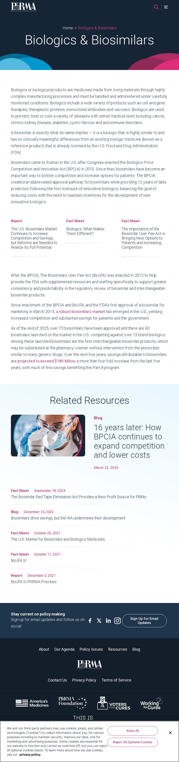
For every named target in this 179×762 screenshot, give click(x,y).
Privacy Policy (84, 680)
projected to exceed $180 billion (46, 361)
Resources (117, 649)
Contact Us (57, 680)
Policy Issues (91, 649)
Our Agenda (64, 649)
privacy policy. (30, 754)
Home (68, 28)
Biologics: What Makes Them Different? (85, 227)
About (44, 649)
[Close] (170, 732)
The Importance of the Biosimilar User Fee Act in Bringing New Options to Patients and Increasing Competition (143, 234)
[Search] (156, 7)
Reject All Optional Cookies (133, 742)
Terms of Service (116, 680)
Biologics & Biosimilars (97, 28)
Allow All (132, 730)
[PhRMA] (23, 7)
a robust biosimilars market (80, 311)
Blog (136, 649)
